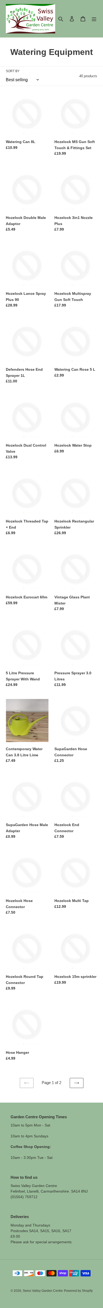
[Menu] (94, 18)
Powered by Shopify (78, 1291)
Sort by (13, 71)
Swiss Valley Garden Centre (43, 1291)
